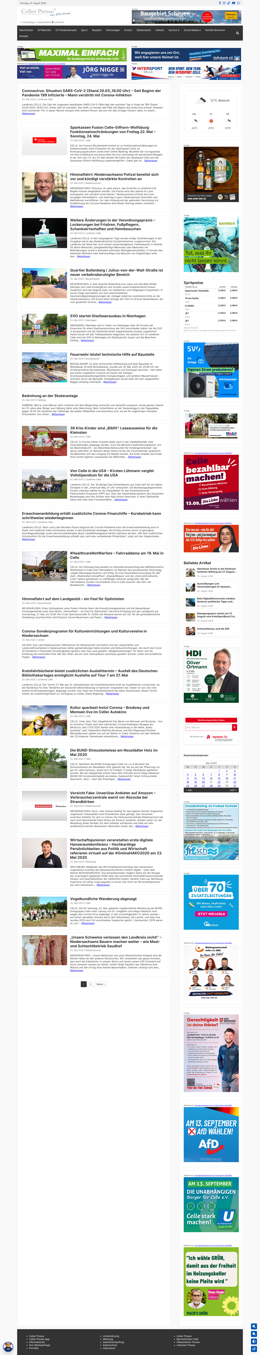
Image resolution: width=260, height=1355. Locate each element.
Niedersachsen (93, 183)
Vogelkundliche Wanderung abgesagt (103, 899)
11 (188, 778)
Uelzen (40, 639)
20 (203, 781)
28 (211, 785)
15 (219, 778)
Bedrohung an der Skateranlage (50, 396)
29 (219, 785)
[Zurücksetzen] (254, 1349)
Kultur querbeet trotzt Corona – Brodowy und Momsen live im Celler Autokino (109, 709)
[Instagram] (224, 3)
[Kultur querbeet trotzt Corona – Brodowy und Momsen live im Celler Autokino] (44, 734)
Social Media (191, 30)
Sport (84, 30)
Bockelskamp (92, 358)
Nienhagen (91, 320)
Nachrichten (26, 30)
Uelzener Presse (186, 1345)
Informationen (37, 1342)
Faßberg (41, 400)
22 (219, 781)
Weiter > (101, 984)
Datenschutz (110, 1345)
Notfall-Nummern (215, 30)
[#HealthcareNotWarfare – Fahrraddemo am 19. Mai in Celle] (44, 580)
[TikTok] (228, 3)
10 (235, 774)
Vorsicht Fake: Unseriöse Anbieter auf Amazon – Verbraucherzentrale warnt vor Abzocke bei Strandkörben (112, 797)
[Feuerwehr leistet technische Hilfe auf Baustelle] (44, 381)
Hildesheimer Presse (188, 1342)
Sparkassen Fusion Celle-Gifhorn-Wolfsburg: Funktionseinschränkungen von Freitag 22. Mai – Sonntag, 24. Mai (113, 131)
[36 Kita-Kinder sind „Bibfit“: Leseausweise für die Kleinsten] (44, 455)
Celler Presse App (39, 1339)
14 (211, 778)
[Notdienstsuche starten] (234, 727)
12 (195, 778)
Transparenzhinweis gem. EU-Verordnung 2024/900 (46, 63)
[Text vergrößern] (254, 1326)
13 (203, 778)
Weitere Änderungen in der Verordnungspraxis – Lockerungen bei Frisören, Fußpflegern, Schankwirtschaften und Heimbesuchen (112, 224)
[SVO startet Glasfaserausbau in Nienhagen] (44, 342)
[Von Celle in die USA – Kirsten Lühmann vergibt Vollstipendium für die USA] (44, 497)
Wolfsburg (91, 861)
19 (195, 781)
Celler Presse (36, 1336)
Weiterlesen (28, 113)
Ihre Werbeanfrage (39, 1345)
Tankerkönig (193, 330)
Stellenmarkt (144, 30)
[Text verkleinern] (254, 1334)
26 (195, 785)
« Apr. (189, 790)
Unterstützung (111, 1336)
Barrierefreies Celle (187, 1339)
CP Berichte (44, 30)
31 (235, 785)
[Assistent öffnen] (8, 1347)
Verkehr (159, 30)
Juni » (233, 790)
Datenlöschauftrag (113, 1342)
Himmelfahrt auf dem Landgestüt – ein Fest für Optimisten (73, 599)
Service (173, 30)
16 (227, 778)
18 (187, 781)
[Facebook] (220, 3)
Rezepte (96, 30)
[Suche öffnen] (237, 33)
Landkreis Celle (45, 99)
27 (203, 785)
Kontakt (23, 36)
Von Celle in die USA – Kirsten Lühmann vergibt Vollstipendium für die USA (112, 473)
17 (235, 778)
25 (187, 785)
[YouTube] (233, 3)
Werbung (108, 1339)
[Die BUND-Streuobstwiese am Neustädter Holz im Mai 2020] (44, 777)
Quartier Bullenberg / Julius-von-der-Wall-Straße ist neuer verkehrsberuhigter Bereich (116, 272)
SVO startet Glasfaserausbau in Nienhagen (108, 316)
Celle (88, 140)
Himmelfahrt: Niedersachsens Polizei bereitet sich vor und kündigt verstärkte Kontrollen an (114, 176)
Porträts (34, 1348)
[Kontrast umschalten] (254, 1341)
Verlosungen (113, 30)
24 (234, 781)
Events (128, 30)
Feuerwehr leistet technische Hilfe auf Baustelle (112, 354)
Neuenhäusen (92, 279)
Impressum (109, 1348)
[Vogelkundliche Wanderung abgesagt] (44, 925)
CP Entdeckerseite (66, 30)
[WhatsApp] (238, 3)
